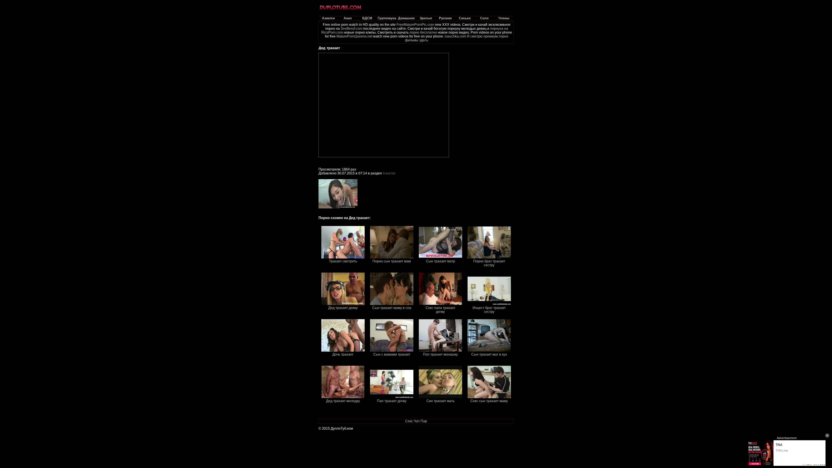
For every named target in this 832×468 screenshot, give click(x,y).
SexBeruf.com (351, 28)
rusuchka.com (455, 36)
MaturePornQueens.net (354, 36)
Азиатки (389, 173)
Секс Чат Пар (416, 421)
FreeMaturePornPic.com (415, 24)
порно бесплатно (423, 32)
